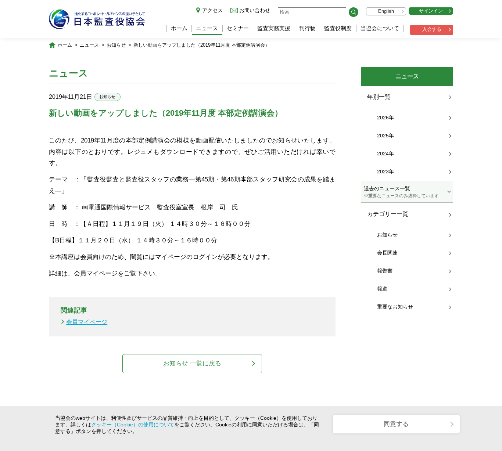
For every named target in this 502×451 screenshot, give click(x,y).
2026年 (385, 117)
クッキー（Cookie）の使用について (132, 424)
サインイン (431, 11)
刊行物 (307, 28)
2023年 (385, 171)
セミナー (238, 28)
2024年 (385, 153)
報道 (382, 289)
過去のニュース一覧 (401, 191)
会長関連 (387, 253)
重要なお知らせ (395, 307)
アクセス (212, 10)
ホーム (179, 28)
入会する (431, 29)
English (386, 11)
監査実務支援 (273, 28)
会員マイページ (86, 322)
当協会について (380, 28)
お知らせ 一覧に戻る (192, 363)
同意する (396, 424)
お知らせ (116, 45)
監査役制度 (338, 28)
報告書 (384, 271)
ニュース (207, 28)
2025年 (385, 135)
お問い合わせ (254, 10)
